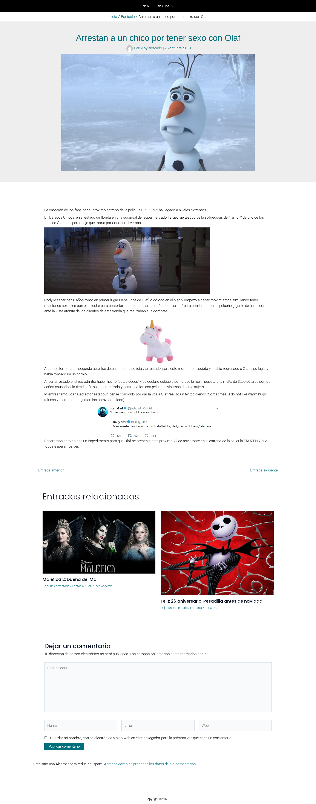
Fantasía (78, 586)
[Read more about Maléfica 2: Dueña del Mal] (99, 542)
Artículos (163, 6)
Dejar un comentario (56, 586)
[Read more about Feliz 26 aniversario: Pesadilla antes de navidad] (217, 553)
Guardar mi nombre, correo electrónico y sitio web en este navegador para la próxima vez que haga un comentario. (141, 738)
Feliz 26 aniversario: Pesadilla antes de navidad (211, 601)
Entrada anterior (49, 470)
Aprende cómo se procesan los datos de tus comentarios (150, 764)
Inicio (145, 6)
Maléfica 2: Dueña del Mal (70, 579)
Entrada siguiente (266, 470)
